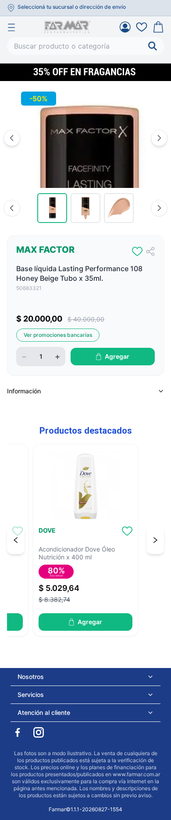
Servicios (31, 694)
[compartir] (150, 251)
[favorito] (137, 251)
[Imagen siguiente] (159, 138)
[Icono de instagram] (38, 732)
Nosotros (31, 676)
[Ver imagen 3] (119, 208)
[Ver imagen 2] (85, 208)
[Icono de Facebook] (17, 732)
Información (24, 391)
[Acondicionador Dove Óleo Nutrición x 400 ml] (85, 486)
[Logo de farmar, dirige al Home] (67, 27)
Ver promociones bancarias (58, 335)
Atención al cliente (44, 712)
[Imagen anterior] (12, 138)
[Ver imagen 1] (52, 208)
